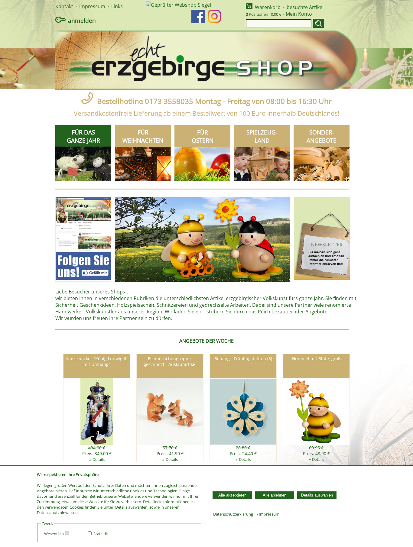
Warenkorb (268, 7)
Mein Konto (299, 14)
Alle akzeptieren (232, 495)
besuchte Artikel (305, 7)
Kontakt (64, 6)
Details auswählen (317, 495)
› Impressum (266, 514)
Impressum (92, 6)
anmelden (82, 20)
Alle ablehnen (274, 495)
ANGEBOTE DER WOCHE (206, 341)
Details (99, 459)
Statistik (100, 533)
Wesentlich (54, 533)
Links (117, 6)
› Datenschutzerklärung (232, 514)
